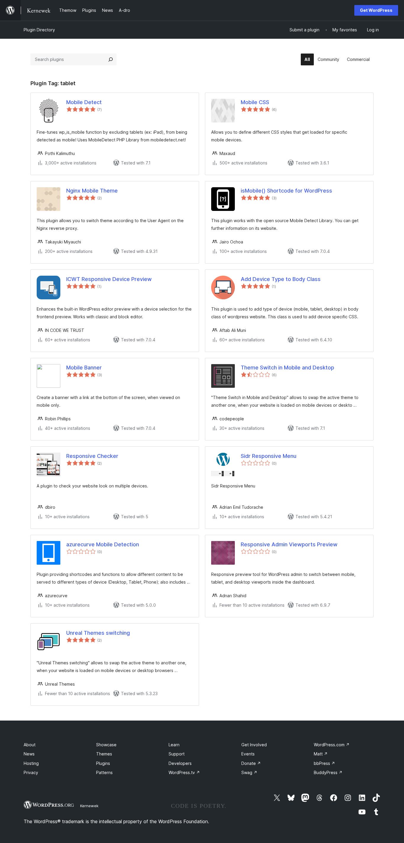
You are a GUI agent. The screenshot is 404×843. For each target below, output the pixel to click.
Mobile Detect (84, 102)
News (29, 753)
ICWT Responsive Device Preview (109, 279)
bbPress (324, 763)
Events (248, 753)
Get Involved (254, 744)
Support (177, 753)
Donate (251, 763)
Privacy (31, 772)
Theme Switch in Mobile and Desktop (287, 367)
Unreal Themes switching (98, 633)
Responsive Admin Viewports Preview (289, 544)
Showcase (106, 744)
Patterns (104, 772)
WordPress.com (332, 744)
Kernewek (89, 805)
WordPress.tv (184, 772)
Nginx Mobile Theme (92, 191)
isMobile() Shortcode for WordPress (286, 191)
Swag (249, 772)
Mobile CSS (255, 102)
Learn (174, 744)
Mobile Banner (84, 367)
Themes (104, 753)
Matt (321, 753)
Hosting (31, 763)
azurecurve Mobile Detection (102, 544)
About (29, 744)
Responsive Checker (92, 456)
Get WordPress (376, 10)
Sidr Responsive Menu (268, 456)
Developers (180, 763)
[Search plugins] (111, 59)
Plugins (103, 763)
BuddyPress (328, 772)
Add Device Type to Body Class (281, 279)
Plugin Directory (39, 29)
